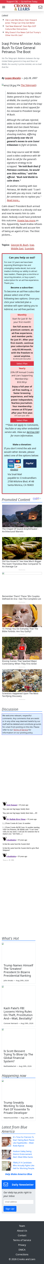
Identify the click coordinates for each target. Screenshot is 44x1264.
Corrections (22, 1254)
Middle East (17, 248)
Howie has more (26, 220)
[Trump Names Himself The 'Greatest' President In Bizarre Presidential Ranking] (18, 952)
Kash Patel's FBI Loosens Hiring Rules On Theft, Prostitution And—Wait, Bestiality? (18, 1013)
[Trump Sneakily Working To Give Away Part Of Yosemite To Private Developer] (18, 1089)
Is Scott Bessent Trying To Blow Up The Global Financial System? (18, 1056)
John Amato (8, 980)
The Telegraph (28, 85)
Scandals (29, 248)
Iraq (32, 244)
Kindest (14, 469)
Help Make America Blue (18, 1174)
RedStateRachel (10, 1066)
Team (22, 1225)
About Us (22, 1230)
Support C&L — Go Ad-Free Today (22, 1)
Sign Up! (10, 1208)
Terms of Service (20, 730)
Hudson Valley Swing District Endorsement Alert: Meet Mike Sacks (23, 1154)
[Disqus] (22, 830)
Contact (22, 1235)
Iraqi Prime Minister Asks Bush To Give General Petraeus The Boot (21, 47)
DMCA (22, 1249)
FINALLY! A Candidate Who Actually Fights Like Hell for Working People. (24, 1165)
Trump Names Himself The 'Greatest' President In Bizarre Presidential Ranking (18, 970)
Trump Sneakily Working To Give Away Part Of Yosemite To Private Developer (18, 1107)
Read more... (13, 200)
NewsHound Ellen (11, 1117)
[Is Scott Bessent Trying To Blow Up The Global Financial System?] (18, 1037)
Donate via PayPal (29, 463)
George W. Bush (19, 244)
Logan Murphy (13, 78)
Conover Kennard (11, 1023)
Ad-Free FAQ (33, 432)
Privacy (22, 1245)
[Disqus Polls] (22, 767)
